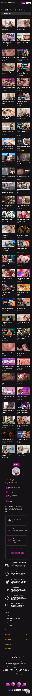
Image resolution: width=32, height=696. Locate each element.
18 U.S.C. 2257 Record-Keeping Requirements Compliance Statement (19, 672)
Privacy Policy (12, 670)
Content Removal (26, 670)
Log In (23, 3)
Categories (9, 620)
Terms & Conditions (5, 670)
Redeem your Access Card (13, 618)
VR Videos (9, 625)
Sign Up (28, 3)
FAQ (8, 615)
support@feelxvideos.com (20, 530)
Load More (16, 464)
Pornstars (9, 622)
